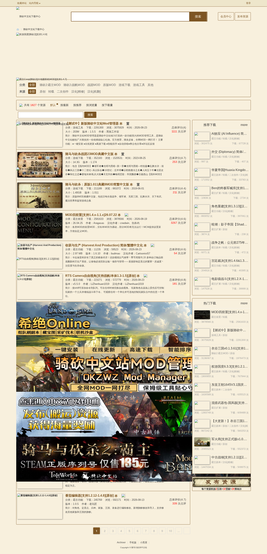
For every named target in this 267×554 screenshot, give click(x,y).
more (244, 124)
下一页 (187, 530)
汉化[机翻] (94, 91)
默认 (53, 105)
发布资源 (242, 16)
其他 (150, 84)
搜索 (198, 16)
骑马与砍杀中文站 (139, 547)
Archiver (121, 542)
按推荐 (77, 105)
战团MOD (93, 84)
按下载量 (107, 105)
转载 (51, 91)
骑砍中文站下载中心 (33, 29)
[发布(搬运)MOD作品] (221, 482)
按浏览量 (91, 105)
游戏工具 (139, 84)
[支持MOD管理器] (123, 495)
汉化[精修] (78, 91)
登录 (248, 3)
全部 (32, 84)
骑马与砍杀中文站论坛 (17, 29)
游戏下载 (124, 84)
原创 (43, 91)
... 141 (178, 531)
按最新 (64, 105)
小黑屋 (143, 542)
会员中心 (225, 16)
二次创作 (63, 91)
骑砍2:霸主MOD (50, 84)
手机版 (132, 542)
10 (170, 531)
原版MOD (109, 84)
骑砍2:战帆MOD (74, 84)
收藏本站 (22, 3)
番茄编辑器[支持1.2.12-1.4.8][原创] (89, 495)
